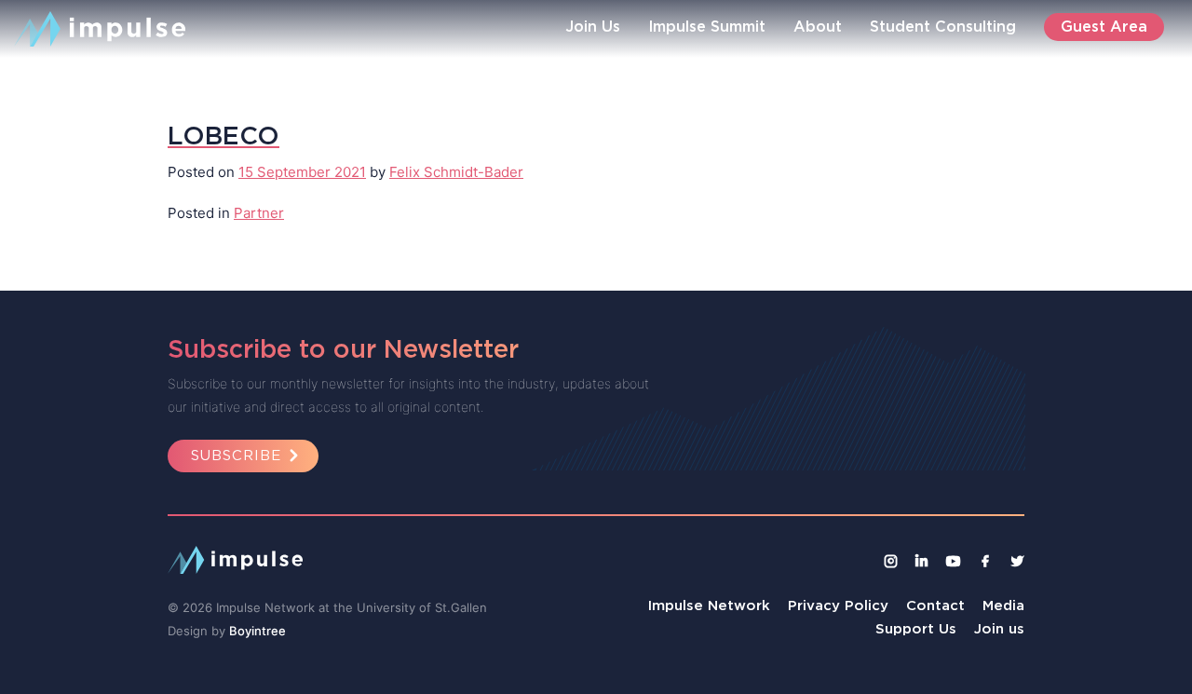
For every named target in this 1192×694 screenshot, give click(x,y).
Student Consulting (943, 26)
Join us (999, 628)
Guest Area (1104, 26)
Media (1003, 605)
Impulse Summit (706, 26)
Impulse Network (709, 605)
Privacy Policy (838, 605)
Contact (935, 605)
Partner (259, 213)
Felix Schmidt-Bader (456, 172)
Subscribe (236, 455)
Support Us (915, 628)
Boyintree (257, 630)
